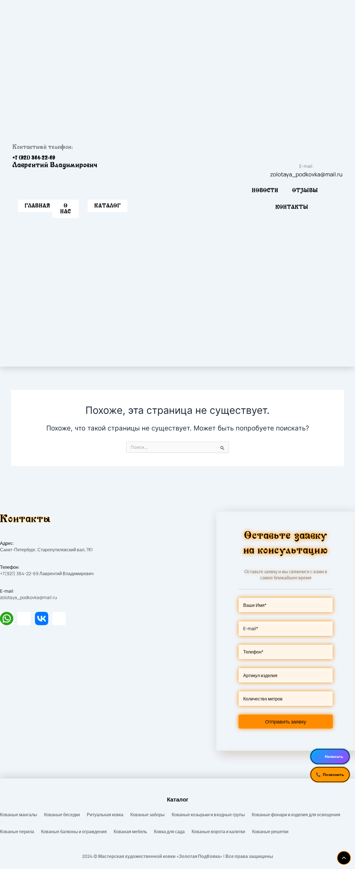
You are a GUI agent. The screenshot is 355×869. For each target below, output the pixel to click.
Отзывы (305, 190)
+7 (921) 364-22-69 (33, 158)
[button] (107, 206)
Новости (265, 190)
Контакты (291, 207)
